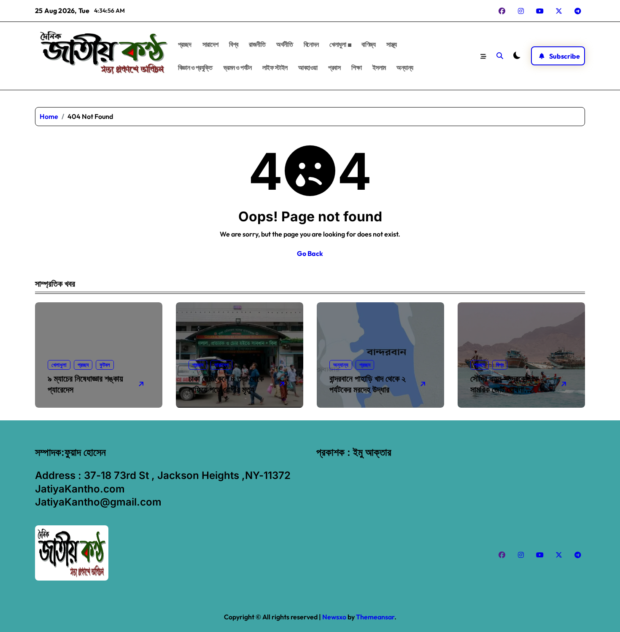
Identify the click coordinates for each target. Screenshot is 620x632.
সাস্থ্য (391, 44)
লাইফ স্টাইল (275, 67)
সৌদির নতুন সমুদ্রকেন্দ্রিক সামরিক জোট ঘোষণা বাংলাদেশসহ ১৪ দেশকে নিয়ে (507, 390)
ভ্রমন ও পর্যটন (238, 67)
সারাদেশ (210, 44)
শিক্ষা (356, 67)
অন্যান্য (404, 67)
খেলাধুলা (337, 44)
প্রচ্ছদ (184, 44)
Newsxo (334, 617)
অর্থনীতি (284, 44)
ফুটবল (105, 364)
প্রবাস (334, 67)
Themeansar (375, 617)
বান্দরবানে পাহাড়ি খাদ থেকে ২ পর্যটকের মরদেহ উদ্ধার (367, 384)
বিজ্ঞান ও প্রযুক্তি (195, 67)
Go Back (310, 253)
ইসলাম (379, 67)
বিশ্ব (233, 44)
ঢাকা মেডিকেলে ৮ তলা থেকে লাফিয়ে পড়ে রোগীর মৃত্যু (226, 384)
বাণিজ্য (368, 44)
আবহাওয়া (308, 67)
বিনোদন (311, 44)
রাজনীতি (257, 44)
